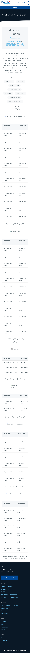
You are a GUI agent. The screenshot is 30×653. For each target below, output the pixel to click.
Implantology (5, 613)
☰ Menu (15, 7)
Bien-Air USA (4, 566)
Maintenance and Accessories (9, 597)
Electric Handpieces (6, 586)
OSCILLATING (15, 47)
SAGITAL (20, 45)
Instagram (4, 640)
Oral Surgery (4, 611)
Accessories (15, 38)
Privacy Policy (19, 647)
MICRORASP (20, 43)
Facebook (4, 638)
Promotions (4, 627)
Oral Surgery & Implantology (9, 594)
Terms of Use (10, 647)
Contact (3, 630)
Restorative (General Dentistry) (10, 605)
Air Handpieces (5, 589)
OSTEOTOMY (11, 45)
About (2, 624)
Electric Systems (6, 592)
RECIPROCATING (14, 41)
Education (4, 621)
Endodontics (4, 608)
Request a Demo (22, 3)
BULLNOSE (9, 43)
